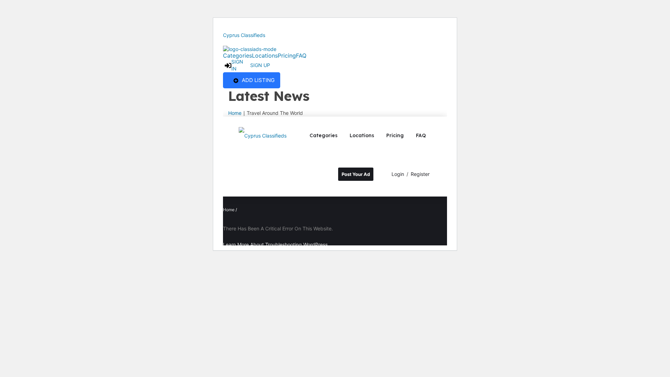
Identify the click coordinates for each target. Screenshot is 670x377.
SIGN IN (237, 65)
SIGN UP (260, 65)
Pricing (287, 55)
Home (234, 113)
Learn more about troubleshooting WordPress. (276, 244)
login (398, 174)
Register (420, 174)
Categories (237, 55)
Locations (265, 55)
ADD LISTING (258, 80)
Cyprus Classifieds (244, 35)
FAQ (301, 55)
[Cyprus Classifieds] (262, 135)
